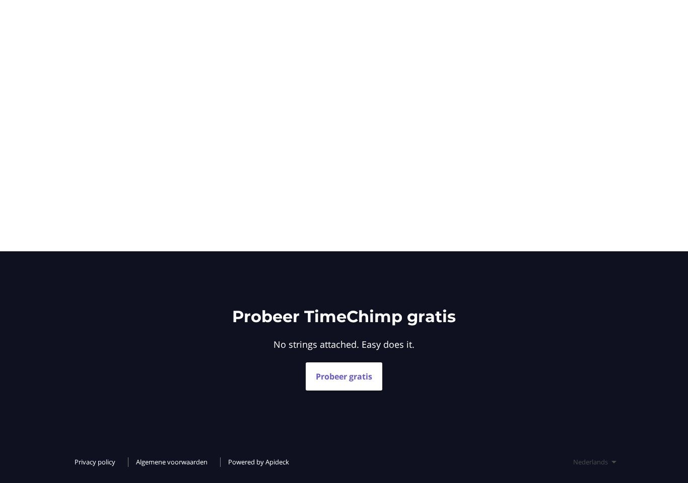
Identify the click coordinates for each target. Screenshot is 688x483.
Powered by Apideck (258, 461)
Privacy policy (95, 461)
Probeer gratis (344, 376)
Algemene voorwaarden (172, 461)
